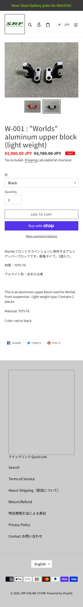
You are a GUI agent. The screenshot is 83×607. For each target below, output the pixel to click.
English (40, 563)
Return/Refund (20, 501)
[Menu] (75, 24)
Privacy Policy (19, 524)
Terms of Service (22, 478)
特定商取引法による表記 (27, 513)
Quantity (11, 192)
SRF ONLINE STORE (33, 593)
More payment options (41, 236)
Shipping (30, 160)
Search (14, 467)
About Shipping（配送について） (35, 490)
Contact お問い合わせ (25, 536)
